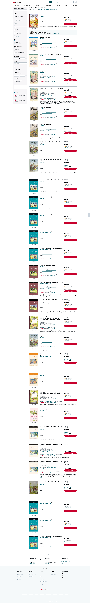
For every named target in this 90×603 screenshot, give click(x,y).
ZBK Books (44, 291)
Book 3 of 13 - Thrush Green (47, 60)
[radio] (14, 42)
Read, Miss (42, 38)
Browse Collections (27, 5)
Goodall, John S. (47, 232)
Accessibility (41, 584)
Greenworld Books (45, 308)
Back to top (45, 568)
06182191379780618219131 (51, 270)
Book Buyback (30, 576)
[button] (30, 12)
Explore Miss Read (56, 33)
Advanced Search (16, 5)
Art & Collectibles (48, 5)
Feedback (89, 214)
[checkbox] (14, 14)
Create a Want (32, 563)
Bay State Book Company (46, 169)
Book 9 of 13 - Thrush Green (47, 77)
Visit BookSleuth (48, 563)
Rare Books (37, 5)
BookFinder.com (45, 596)
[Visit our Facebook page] (62, 573)
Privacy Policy (41, 579)
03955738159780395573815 (51, 487)
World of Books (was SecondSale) (48, 22)
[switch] (15, 80)
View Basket (19, 579)
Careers (41, 576)
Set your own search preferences (67, 563)
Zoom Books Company (46, 98)
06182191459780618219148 (51, 184)
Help (75, 2)
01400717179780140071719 (51, 324)
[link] (75, 12)
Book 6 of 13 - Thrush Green (47, 113)
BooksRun (44, 417)
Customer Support (53, 574)
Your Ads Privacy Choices (43, 581)
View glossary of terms (65, 561)
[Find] (50, 2)
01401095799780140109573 (51, 76)
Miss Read (42, 16)
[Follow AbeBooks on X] (62, 575)
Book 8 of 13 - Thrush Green (47, 433)
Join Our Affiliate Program (32, 574)
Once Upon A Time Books (46, 510)
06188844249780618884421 (51, 359)
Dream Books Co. (45, 133)
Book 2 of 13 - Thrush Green (47, 43)
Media (40, 574)
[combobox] (37, 2)
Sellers (66, 5)
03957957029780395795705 (51, 165)
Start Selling (75, 5)
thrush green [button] (42, 9)
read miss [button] (34, 9)
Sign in (62, 2)
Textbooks (58, 5)
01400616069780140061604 (51, 112)
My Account (66, 2)
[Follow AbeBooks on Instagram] (62, 578)
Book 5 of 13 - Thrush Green (47, 185)
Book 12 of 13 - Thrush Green (47, 166)
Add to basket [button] (70, 24)
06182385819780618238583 (51, 432)
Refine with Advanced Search (52, 9)
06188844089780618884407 (51, 59)
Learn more (16, 36)
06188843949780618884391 (51, 42)
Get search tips (64, 559)
